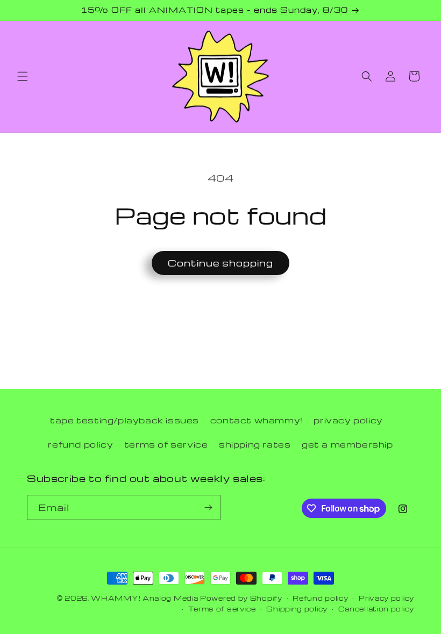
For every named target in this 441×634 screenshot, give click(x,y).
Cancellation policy (376, 608)
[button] (22, 76)
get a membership (347, 444)
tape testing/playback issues (124, 420)
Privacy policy (386, 598)
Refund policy (320, 598)
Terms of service (222, 608)
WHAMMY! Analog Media (144, 598)
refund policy (80, 444)
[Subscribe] (208, 507)
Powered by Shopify (241, 598)
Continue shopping (220, 263)
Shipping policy (297, 608)
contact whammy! (256, 420)
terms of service (166, 444)
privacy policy (348, 420)
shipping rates (254, 444)
